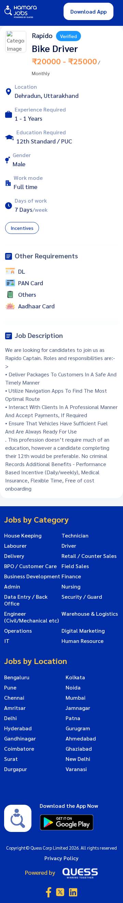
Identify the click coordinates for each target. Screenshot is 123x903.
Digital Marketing (83, 630)
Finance (71, 576)
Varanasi (76, 769)
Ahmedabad (81, 738)
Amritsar (15, 707)
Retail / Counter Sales (89, 555)
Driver (69, 545)
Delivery (14, 555)
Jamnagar (78, 707)
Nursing (71, 586)
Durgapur (15, 769)
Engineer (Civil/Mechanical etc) (31, 617)
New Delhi (78, 758)
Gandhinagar (20, 738)
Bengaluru (16, 677)
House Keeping (22, 535)
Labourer (15, 545)
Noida (73, 687)
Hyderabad (18, 728)
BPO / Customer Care (30, 566)
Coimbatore (19, 748)
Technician (75, 535)
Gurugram (78, 728)
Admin (12, 586)
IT (7, 640)
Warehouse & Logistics (90, 613)
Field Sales (75, 566)
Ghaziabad (79, 748)
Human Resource (83, 640)
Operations (18, 630)
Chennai (14, 697)
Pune (10, 687)
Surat (11, 758)
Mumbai (75, 697)
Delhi (10, 718)
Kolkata (75, 677)
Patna (73, 718)
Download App (88, 11)
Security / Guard (82, 596)
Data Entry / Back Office (25, 600)
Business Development (32, 576)
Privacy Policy (61, 858)
